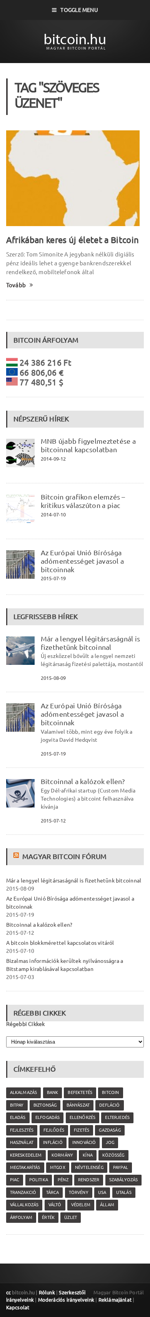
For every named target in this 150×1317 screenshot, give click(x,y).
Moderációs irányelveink (66, 1299)
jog (110, 1142)
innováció (84, 1142)
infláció (52, 1142)
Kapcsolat (18, 1307)
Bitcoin (110, 1092)
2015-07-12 (53, 820)
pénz (63, 1179)
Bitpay (17, 1105)
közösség (113, 1155)
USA (102, 1192)
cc (8, 1292)
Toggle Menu (79, 10)
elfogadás (47, 1117)
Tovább (16, 285)
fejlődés (53, 1130)
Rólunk (47, 1292)
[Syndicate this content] (17, 856)
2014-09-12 (53, 458)
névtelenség (89, 1167)
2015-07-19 (53, 578)
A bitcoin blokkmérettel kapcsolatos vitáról (60, 943)
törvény (78, 1192)
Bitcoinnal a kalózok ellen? (83, 781)
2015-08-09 (53, 678)
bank (52, 1092)
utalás (124, 1192)
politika (38, 1179)
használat (22, 1142)
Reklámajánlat (115, 1299)
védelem (80, 1204)
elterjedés (117, 1117)
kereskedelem (26, 1155)
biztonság (45, 1105)
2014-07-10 (53, 514)
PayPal (120, 1167)
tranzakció (23, 1192)
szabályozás (123, 1179)
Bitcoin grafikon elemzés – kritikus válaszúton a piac (83, 501)
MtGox (57, 1167)
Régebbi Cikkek (25, 1024)
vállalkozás (24, 1204)
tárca (52, 1192)
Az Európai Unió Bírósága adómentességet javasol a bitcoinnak (82, 561)
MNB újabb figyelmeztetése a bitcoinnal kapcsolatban (88, 445)
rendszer (88, 1179)
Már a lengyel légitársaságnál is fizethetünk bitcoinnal (90, 643)
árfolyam (21, 1217)
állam (107, 1204)
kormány (62, 1155)
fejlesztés (22, 1130)
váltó (55, 1204)
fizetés (81, 1130)
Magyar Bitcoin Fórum (64, 856)
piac (15, 1179)
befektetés (80, 1092)
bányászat (78, 1105)
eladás (18, 1117)
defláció (109, 1105)
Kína (88, 1155)
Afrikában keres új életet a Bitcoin (72, 240)
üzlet (70, 1217)
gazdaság (109, 1130)
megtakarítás (25, 1167)
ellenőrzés (83, 1117)
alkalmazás (23, 1092)
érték (48, 1217)
